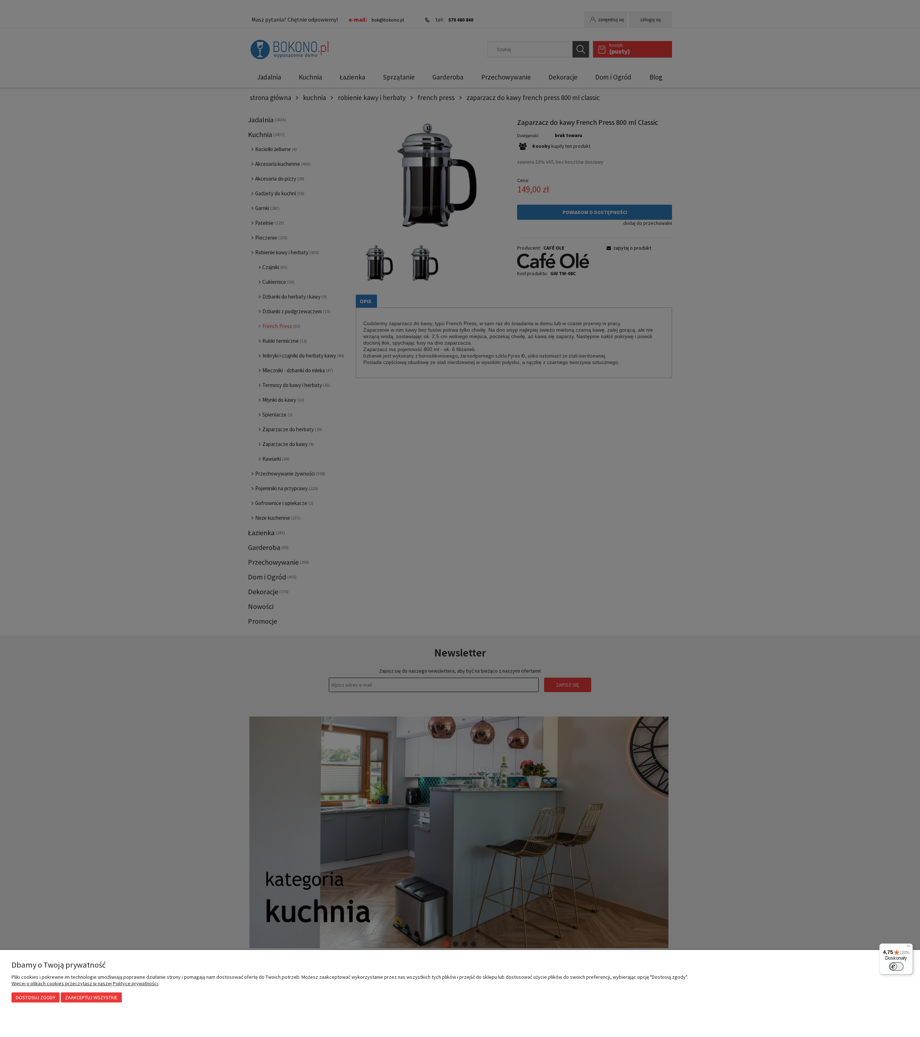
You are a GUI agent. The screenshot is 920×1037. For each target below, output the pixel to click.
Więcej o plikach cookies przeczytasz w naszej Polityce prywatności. (85, 983)
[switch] (896, 966)
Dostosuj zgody (35, 997)
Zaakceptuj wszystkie (91, 997)
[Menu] (908, 947)
